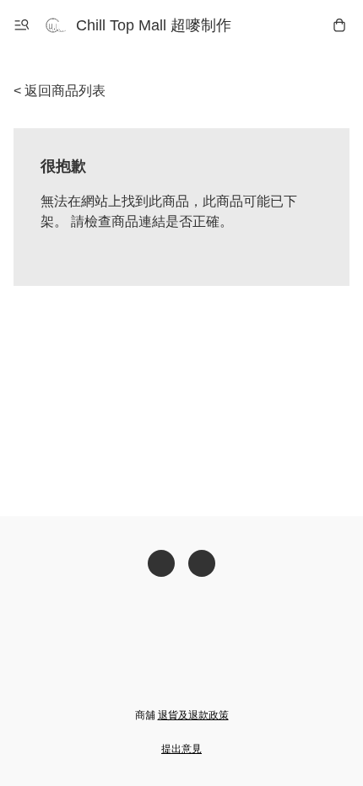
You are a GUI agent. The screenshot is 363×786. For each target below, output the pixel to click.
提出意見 (181, 749)
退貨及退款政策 (193, 715)
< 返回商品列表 (60, 90)
